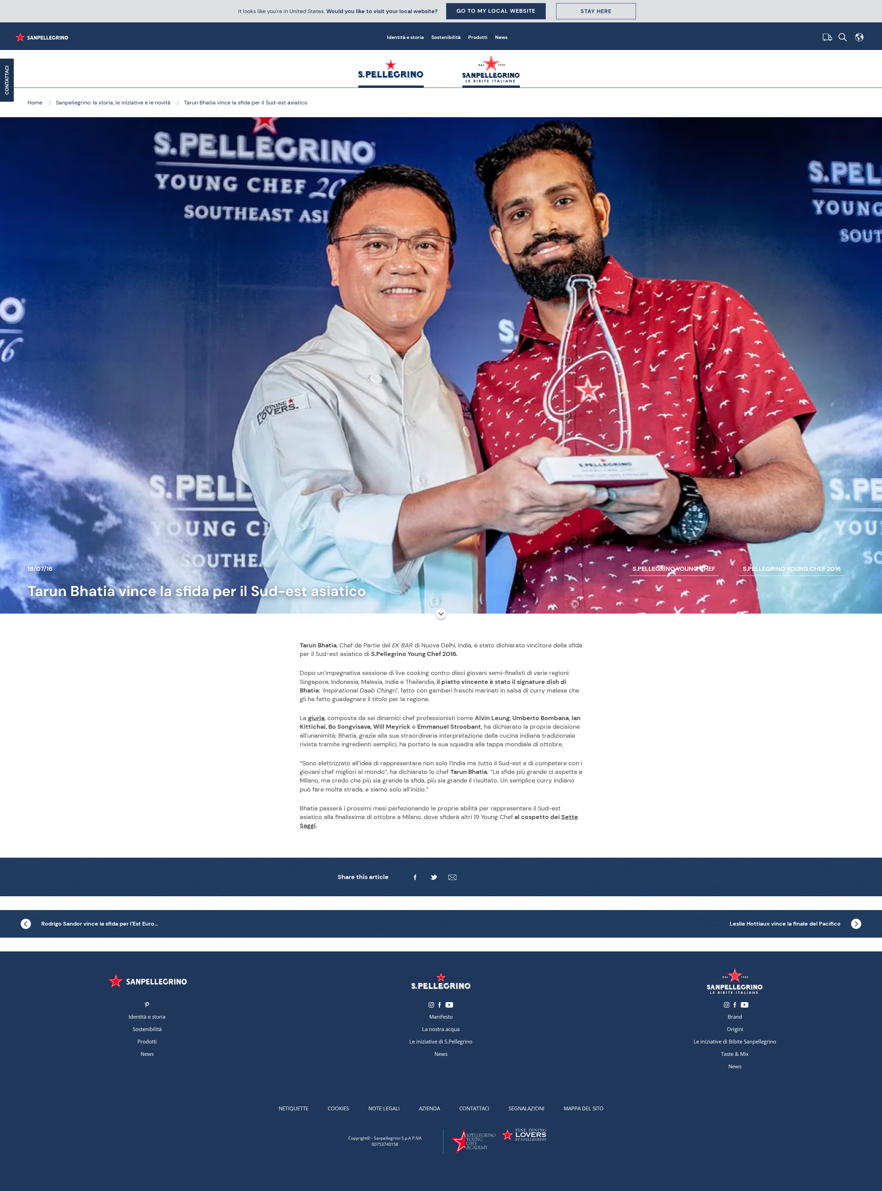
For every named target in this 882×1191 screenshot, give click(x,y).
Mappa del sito (584, 1108)
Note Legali (384, 1108)
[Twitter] (434, 877)
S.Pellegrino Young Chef (674, 569)
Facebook (439, 1005)
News (501, 37)
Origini (735, 1029)
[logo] (441, 981)
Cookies (338, 1108)
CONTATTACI (7, 80)
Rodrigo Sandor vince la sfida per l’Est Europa (99, 923)
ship (826, 37)
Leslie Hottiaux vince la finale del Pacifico (785, 923)
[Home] (42, 37)
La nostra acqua (441, 1029)
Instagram (431, 1005)
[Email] (452, 877)
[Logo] (147, 981)
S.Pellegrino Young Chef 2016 (792, 569)
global (859, 37)
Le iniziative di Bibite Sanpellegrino (735, 1041)
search (842, 37)
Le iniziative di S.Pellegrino (440, 1041)
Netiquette (293, 1108)
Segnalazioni (526, 1108)
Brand (735, 1016)
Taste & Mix (735, 1053)
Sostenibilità (446, 37)
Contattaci (474, 1108)
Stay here (596, 11)
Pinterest (147, 1005)
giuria (316, 718)
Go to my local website (496, 10)
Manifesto (441, 1016)
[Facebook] (415, 877)
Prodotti (478, 37)
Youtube (449, 1005)
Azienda (429, 1108)
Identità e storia (405, 37)
